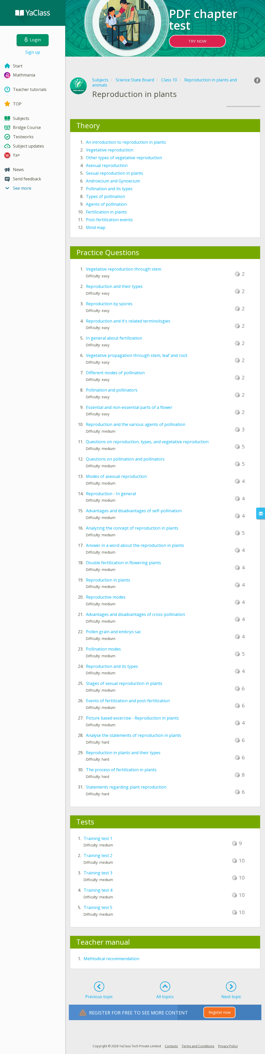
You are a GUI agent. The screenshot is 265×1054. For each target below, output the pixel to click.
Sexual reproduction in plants (114, 173)
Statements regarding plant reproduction (126, 787)
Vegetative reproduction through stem (123, 269)
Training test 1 (98, 838)
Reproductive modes (106, 597)
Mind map (95, 227)
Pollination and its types (109, 189)
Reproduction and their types (114, 286)
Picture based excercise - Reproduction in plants (132, 718)
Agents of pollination (106, 204)
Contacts (171, 1046)
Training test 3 (98, 873)
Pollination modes (103, 649)
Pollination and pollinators (111, 390)
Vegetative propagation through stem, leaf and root (136, 355)
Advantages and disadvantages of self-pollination (134, 511)
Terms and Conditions (198, 1046)
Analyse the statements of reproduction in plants (133, 735)
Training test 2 (98, 855)
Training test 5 (98, 907)
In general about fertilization (114, 338)
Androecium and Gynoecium (113, 181)
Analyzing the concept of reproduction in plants (132, 528)
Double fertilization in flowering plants (123, 563)
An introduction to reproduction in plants (126, 142)
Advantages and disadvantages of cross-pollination (135, 614)
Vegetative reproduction (109, 150)
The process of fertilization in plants (121, 770)
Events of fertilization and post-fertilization (128, 701)
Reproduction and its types (112, 666)
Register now (220, 1012)
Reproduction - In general (111, 494)
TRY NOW (197, 41)
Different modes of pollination (115, 373)
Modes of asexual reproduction (116, 476)
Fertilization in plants (106, 212)
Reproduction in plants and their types (123, 752)
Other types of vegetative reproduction (124, 158)
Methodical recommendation (111, 958)
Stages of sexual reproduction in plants (124, 683)
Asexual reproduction (107, 165)
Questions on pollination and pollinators (125, 459)
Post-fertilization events (109, 220)
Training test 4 (98, 890)
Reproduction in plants (108, 580)
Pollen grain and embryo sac (113, 632)
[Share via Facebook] (257, 80)
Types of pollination (105, 196)
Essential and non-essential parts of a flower (129, 407)
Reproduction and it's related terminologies (128, 321)
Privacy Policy (228, 1046)
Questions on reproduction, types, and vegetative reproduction (147, 442)
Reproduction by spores (109, 304)
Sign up (32, 52)
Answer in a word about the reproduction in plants (135, 545)
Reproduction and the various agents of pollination (135, 424)
